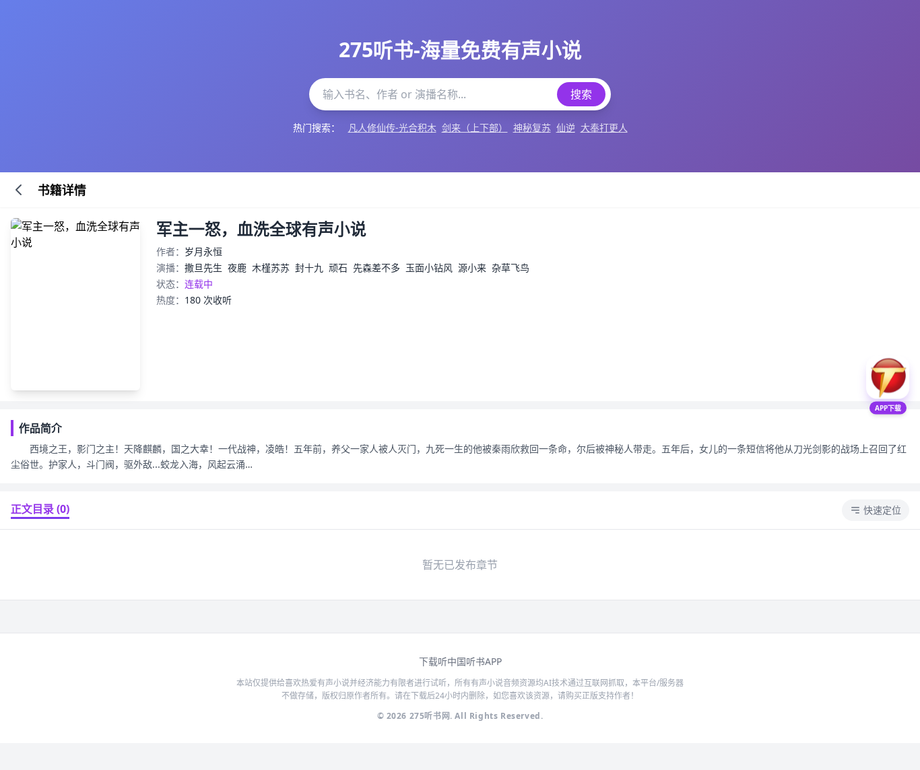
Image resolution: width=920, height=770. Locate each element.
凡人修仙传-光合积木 (392, 127)
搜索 (581, 94)
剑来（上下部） (475, 127)
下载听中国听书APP (460, 661)
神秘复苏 (532, 127)
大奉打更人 (604, 127)
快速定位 (882, 509)
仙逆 (565, 127)
